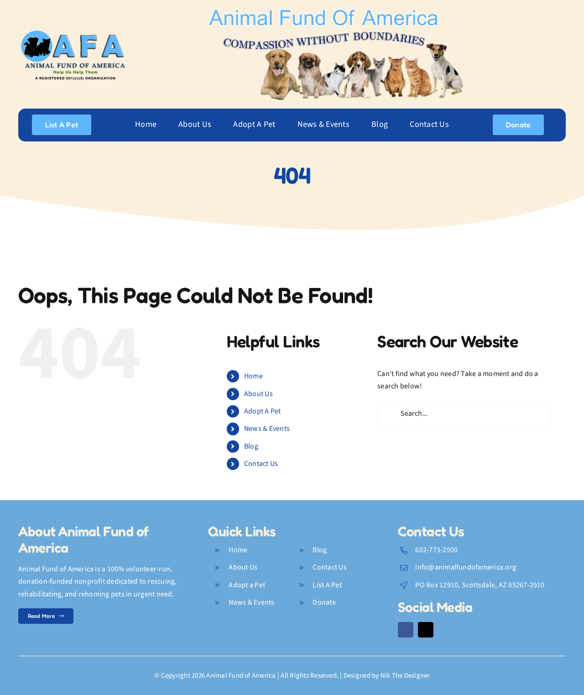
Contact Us (261, 464)
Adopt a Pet (247, 585)
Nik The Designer (405, 675)
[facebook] (405, 630)
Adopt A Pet (262, 411)
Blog (251, 446)
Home (253, 376)
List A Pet (327, 585)
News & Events (267, 428)
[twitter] (425, 630)
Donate (324, 602)
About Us (258, 394)
